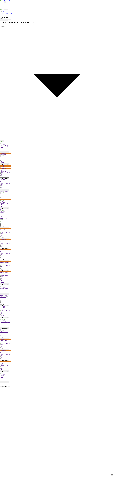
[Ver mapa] (112, 475)
